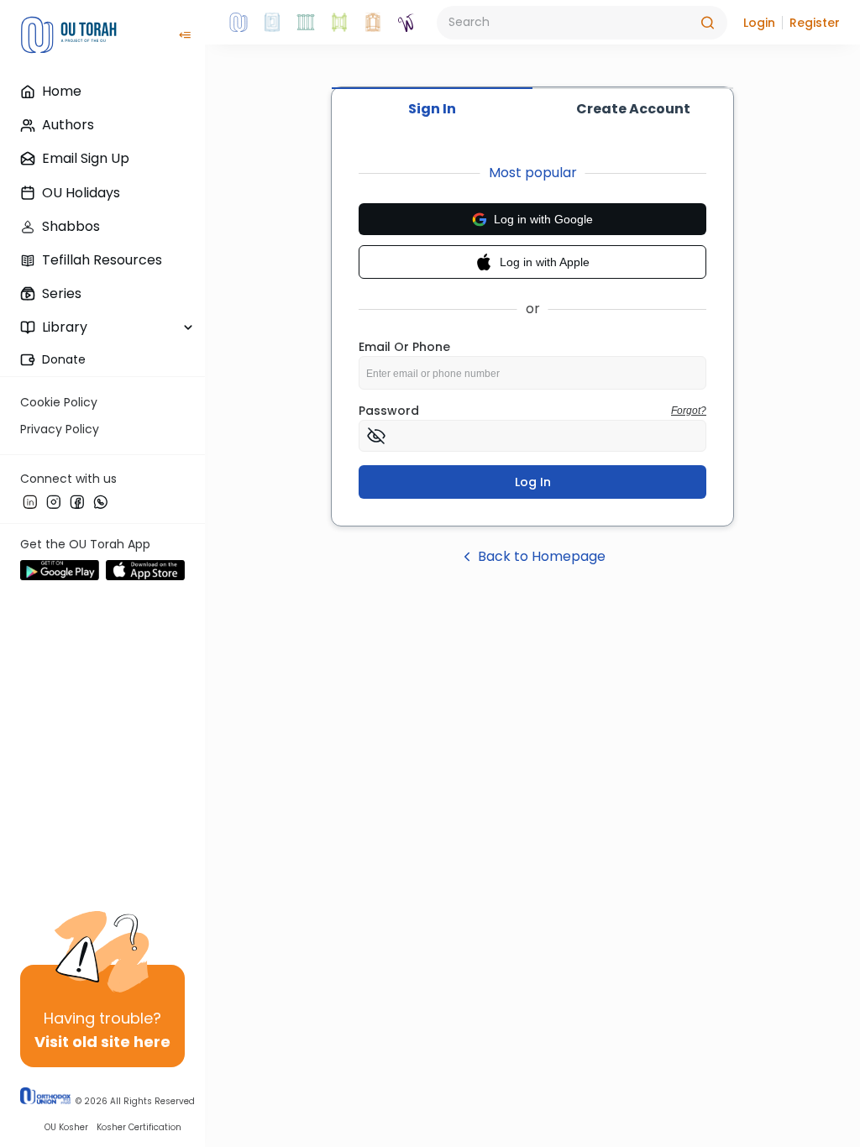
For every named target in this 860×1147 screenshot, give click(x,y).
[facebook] (77, 501)
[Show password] (376, 436)
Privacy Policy (59, 429)
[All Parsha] (339, 22)
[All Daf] (372, 22)
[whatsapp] (101, 501)
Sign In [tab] (432, 108)
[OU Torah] (238, 22)
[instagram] (54, 501)
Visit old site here (102, 1041)
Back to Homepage (542, 556)
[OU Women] (406, 22)
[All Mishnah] (272, 22)
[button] (759, 23)
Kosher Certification (139, 1127)
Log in (533, 482)
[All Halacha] (305, 22)
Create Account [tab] (633, 108)
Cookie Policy (58, 402)
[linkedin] (30, 501)
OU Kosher (66, 1127)
